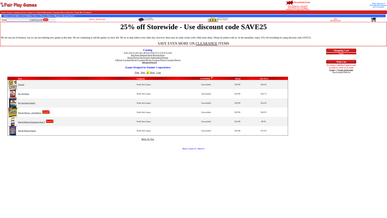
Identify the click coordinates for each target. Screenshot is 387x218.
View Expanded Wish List (341, 72)
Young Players (133, 57)
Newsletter (87, 12)
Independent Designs (159, 57)
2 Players (42, 16)
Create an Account (345, 70)
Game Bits (79, 12)
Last (158, 72)
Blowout (57, 16)
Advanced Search (68, 16)
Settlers (6, 16)
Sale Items (135, 55)
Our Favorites (145, 57)
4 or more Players (159, 60)
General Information (44, 12)
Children (29, 16)
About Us (201, 149)
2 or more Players (130, 60)
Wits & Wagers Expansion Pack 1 (31, 122)
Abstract (50, 16)
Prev (143, 72)
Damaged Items (146, 55)
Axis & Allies (15, 16)
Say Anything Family (26, 103)
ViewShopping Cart (335, 19)
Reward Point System (302, 2)
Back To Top (147, 139)
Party (35, 16)
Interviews (70, 12)
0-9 (170, 53)
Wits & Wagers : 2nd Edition (29, 113)
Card (22, 16)
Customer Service (19, 12)
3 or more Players (144, 60)
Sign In (91, 19)
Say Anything (23, 94)
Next (152, 72)
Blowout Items (159, 55)
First (137, 72)
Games (9, 12)
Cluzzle (21, 84)
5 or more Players (173, 60)
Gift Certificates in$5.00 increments (223, 18)
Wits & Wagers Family (27, 131)
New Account (101, 19)
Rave (305, 8)
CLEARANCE (206, 43)
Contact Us (31, 12)
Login (332, 70)
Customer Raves (59, 12)
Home (3, 12)
